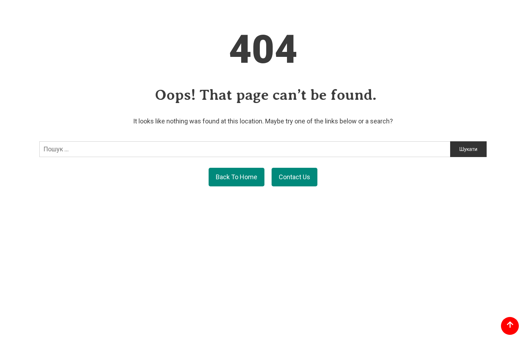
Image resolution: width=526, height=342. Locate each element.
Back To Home (236, 177)
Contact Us (294, 177)
